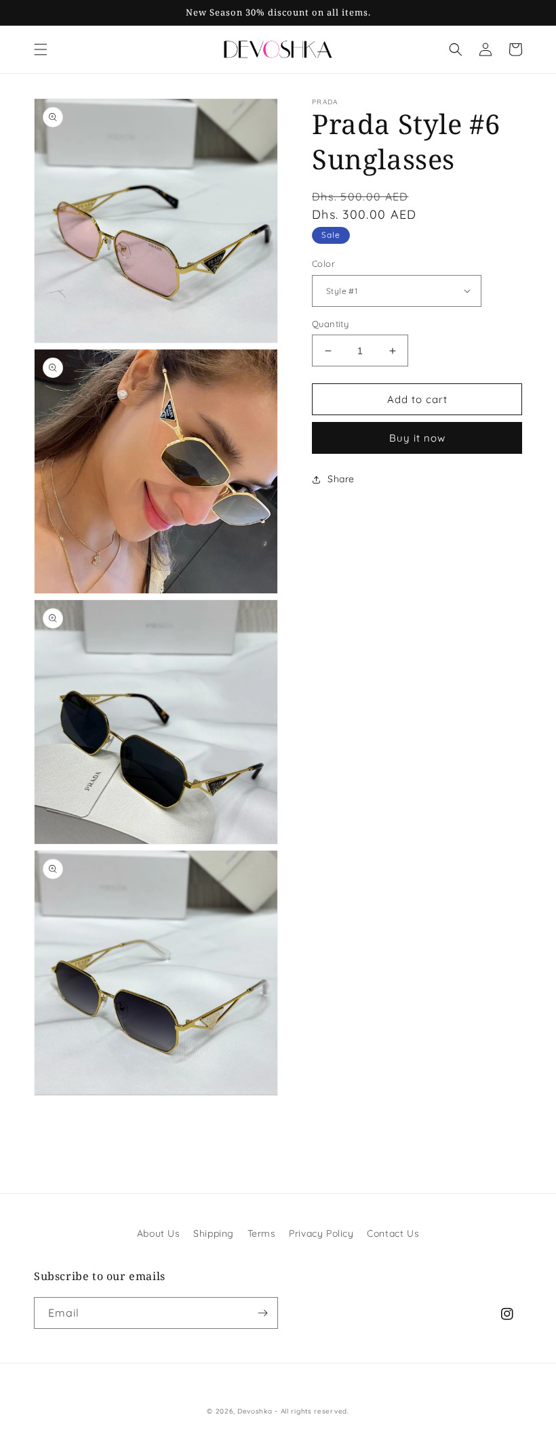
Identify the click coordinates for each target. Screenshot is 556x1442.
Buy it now (417, 437)
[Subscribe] (262, 1313)
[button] (41, 49)
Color (323, 263)
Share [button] (341, 479)
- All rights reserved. (312, 1411)
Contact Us (393, 1233)
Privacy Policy (321, 1233)
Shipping (213, 1233)
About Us (158, 1233)
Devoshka (255, 1411)
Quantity (330, 323)
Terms (261, 1233)
